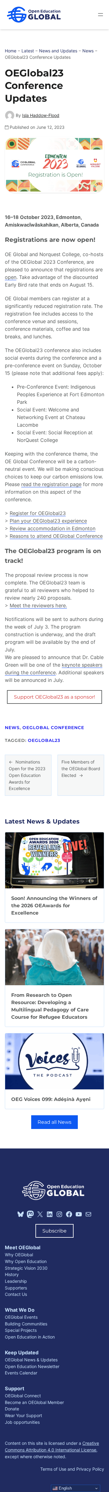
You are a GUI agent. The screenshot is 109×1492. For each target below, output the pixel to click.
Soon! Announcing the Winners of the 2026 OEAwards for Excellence (54, 905)
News (12, 727)
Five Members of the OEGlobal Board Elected (80, 768)
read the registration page (51, 484)
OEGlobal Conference (53, 727)
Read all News (54, 1122)
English (65, 1488)
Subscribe (54, 1231)
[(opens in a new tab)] (54, 860)
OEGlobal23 (44, 740)
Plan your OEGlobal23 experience (48, 521)
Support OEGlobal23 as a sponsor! (54, 697)
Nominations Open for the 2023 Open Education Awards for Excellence (27, 775)
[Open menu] (100, 14)
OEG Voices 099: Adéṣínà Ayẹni (51, 1099)
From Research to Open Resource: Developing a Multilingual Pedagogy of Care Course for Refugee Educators (50, 1006)
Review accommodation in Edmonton (52, 528)
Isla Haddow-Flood (40, 115)
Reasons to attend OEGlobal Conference (56, 536)
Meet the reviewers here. (38, 605)
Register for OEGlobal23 (38, 513)
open (10, 277)
